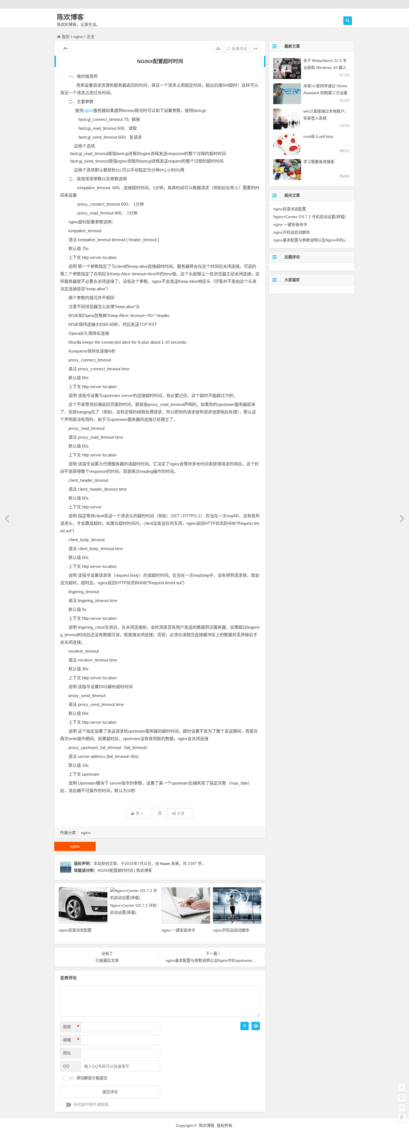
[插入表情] (244, 1026)
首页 (66, 36)
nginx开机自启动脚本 (231, 930)
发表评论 (238, 48)
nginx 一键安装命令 (178, 930)
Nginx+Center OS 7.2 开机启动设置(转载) (309, 216)
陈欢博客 (70, 17)
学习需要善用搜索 (318, 161)
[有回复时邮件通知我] (67, 1105)
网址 (67, 1053)
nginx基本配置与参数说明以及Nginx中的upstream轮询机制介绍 (328, 240)
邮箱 (71, 1040)
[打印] (218, 49)
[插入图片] (256, 1026)
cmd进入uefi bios (318, 136)
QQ (66, 1066)
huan (165, 863)
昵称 (71, 1027)
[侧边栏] (255, 49)
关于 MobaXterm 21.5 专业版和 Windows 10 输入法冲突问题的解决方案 (325, 67)
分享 (181, 813)
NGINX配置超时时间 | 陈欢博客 (124, 870)
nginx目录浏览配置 (75, 930)
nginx (78, 36)
